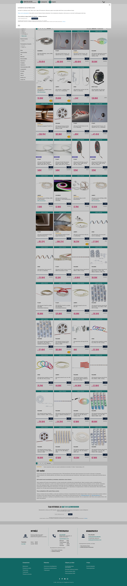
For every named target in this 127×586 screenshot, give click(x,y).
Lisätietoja (63, 21)
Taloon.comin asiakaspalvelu (23, 13)
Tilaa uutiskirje (35, 18)
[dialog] (63, 293)
